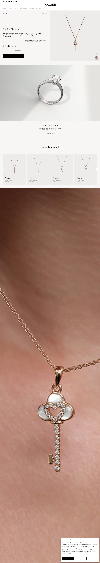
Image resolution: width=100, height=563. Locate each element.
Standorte (9, 1)
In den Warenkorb (13, 55)
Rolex (4, 8)
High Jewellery (23, 8)
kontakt (45, 8)
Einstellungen (92, 558)
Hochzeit (32, 8)
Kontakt (36, 55)
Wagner (8, 178)
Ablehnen (80, 558)
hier (70, 553)
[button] (97, 169)
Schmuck (15, 8)
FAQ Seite (17, 50)
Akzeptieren (67, 558)
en (3, 1)
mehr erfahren (50, 133)
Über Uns (38, 8)
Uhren (9, 8)
